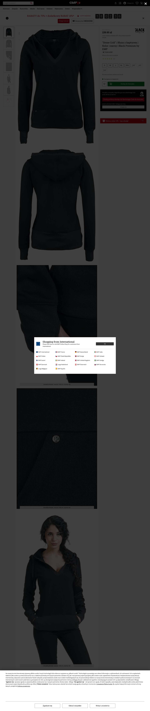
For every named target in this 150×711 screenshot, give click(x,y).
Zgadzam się (47, 706)
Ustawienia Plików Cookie (104, 684)
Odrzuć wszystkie (75, 706)
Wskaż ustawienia (102, 706)
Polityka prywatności (23, 686)
